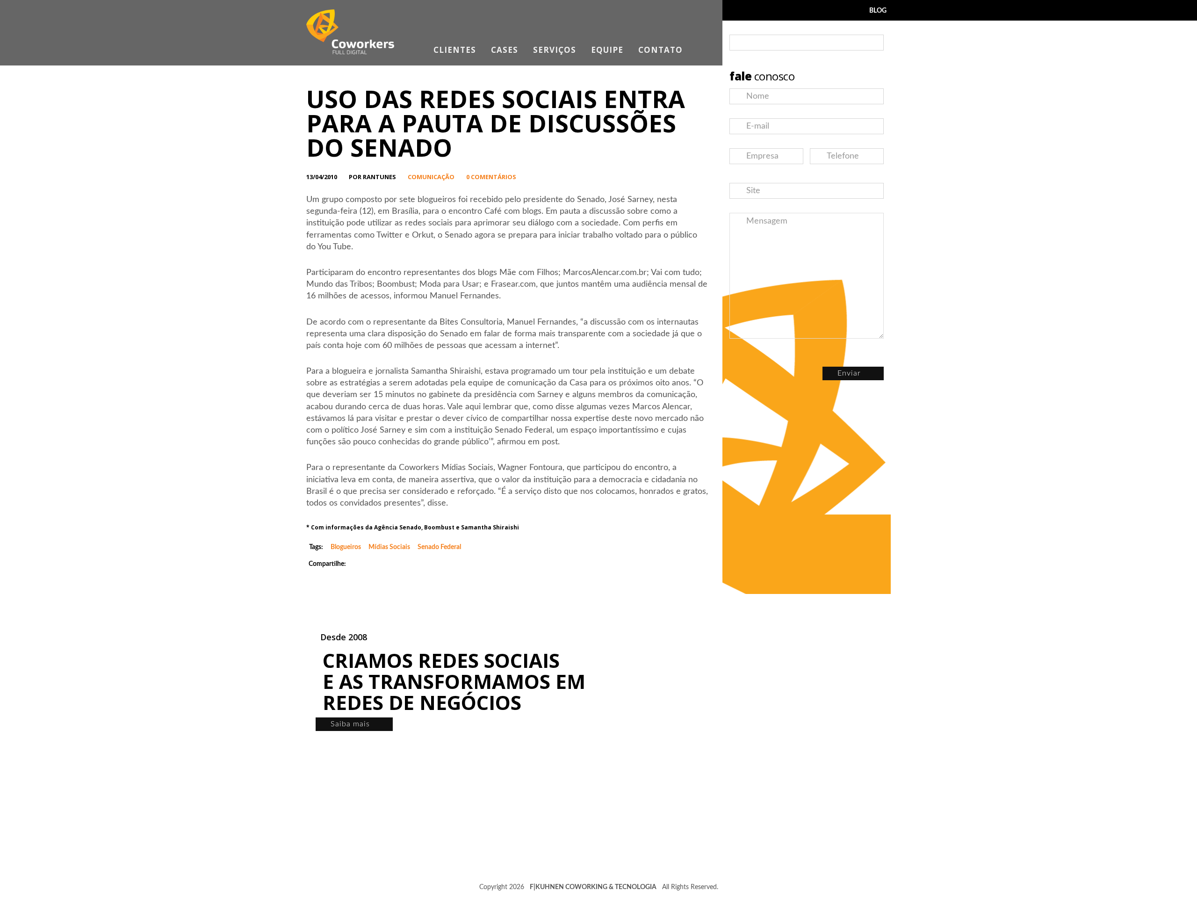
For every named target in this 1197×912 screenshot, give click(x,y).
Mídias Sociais (389, 547)
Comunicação (431, 177)
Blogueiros (346, 547)
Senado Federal (439, 547)
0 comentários (491, 177)
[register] (874, 43)
